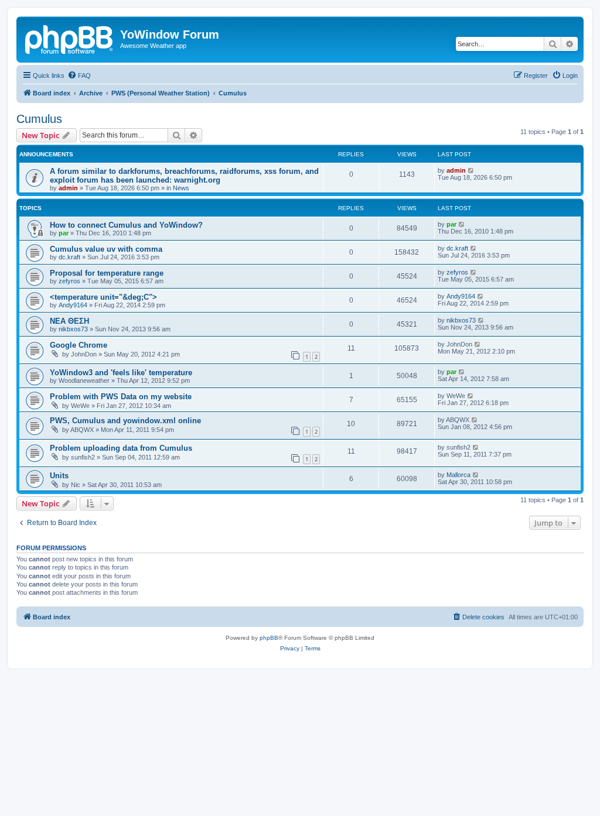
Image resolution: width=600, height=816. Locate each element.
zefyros (69, 280)
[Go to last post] (471, 170)
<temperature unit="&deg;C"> (103, 297)
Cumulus (39, 118)
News (181, 187)
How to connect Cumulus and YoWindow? (126, 225)
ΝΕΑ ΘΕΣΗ (69, 321)
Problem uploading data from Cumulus (121, 448)
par (64, 232)
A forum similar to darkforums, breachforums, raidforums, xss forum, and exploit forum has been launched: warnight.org (184, 175)
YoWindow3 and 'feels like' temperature (121, 372)
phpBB (269, 638)
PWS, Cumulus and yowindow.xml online (125, 420)
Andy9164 (73, 304)
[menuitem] (79, 75)
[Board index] (69, 38)
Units (59, 475)
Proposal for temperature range (106, 273)
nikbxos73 (73, 328)
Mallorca (458, 474)
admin (68, 187)
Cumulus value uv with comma (106, 249)
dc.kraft (69, 256)
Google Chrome (78, 345)
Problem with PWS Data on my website (121, 396)
